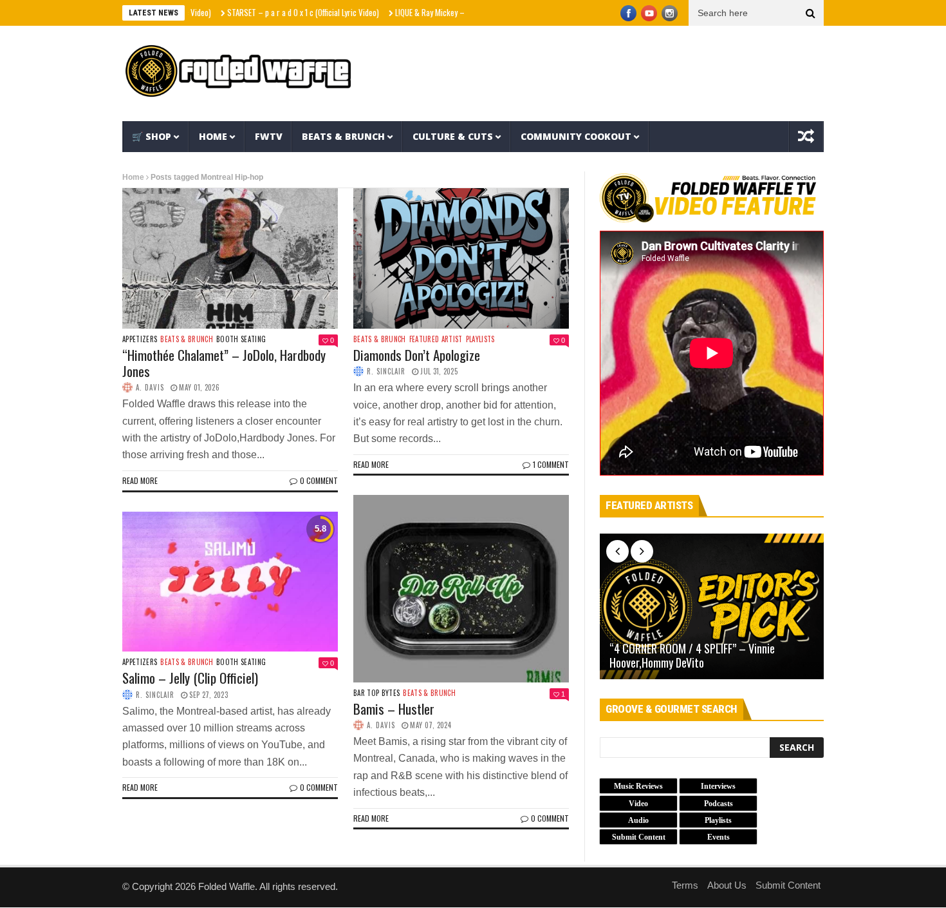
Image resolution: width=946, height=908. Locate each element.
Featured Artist (436, 339)
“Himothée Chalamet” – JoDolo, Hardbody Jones (224, 363)
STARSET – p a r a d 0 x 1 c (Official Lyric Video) (275, 12)
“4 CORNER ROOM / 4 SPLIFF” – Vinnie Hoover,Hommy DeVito (692, 656)
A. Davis (150, 387)
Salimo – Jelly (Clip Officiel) (190, 678)
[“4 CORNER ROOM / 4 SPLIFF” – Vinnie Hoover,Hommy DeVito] (712, 606)
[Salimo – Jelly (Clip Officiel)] (230, 582)
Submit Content (788, 885)
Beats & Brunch (343, 136)
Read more (140, 480)
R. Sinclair (386, 371)
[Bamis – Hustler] (461, 588)
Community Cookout (576, 136)
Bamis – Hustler (393, 709)
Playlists (480, 339)
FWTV (269, 136)
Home (213, 136)
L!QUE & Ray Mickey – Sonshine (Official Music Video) (453, 12)
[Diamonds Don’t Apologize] (461, 258)
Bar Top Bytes (376, 693)
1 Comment (551, 464)
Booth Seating (241, 339)
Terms (685, 885)
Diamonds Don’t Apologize (416, 355)
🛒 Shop (151, 136)
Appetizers (139, 339)
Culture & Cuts (453, 136)
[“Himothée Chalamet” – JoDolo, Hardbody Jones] (230, 258)
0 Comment (319, 480)
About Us (727, 885)
